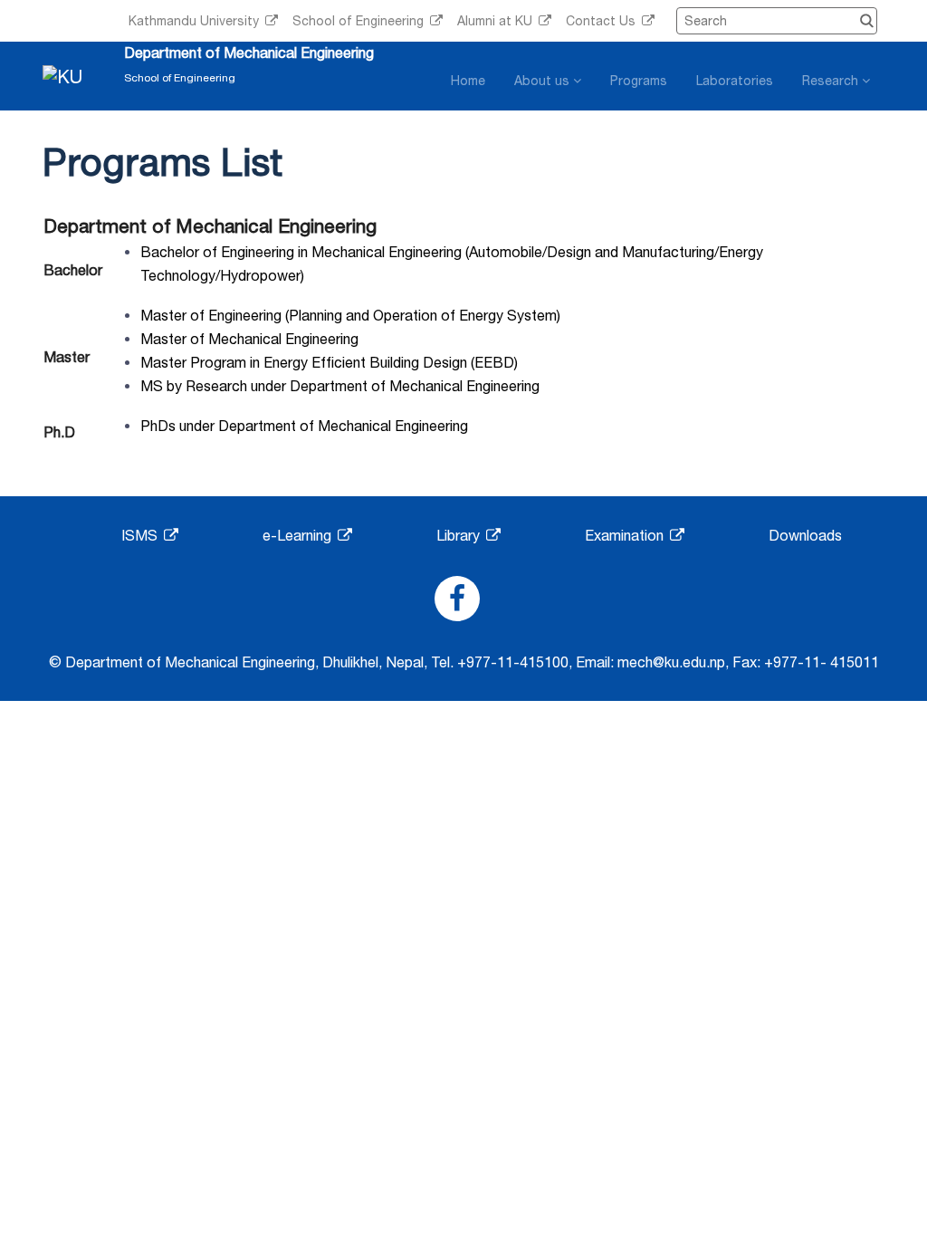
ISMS (141, 535)
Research (832, 80)
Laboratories (734, 80)
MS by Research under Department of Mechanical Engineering (340, 386)
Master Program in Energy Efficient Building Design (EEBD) (329, 362)
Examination (626, 535)
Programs (638, 80)
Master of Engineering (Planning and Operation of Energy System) (350, 315)
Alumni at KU (496, 21)
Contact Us (602, 21)
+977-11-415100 (513, 662)
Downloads (805, 535)
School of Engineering (359, 21)
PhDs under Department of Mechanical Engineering (304, 425)
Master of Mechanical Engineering (249, 339)
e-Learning (299, 535)
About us (543, 80)
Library (459, 535)
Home (468, 80)
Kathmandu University (196, 21)
